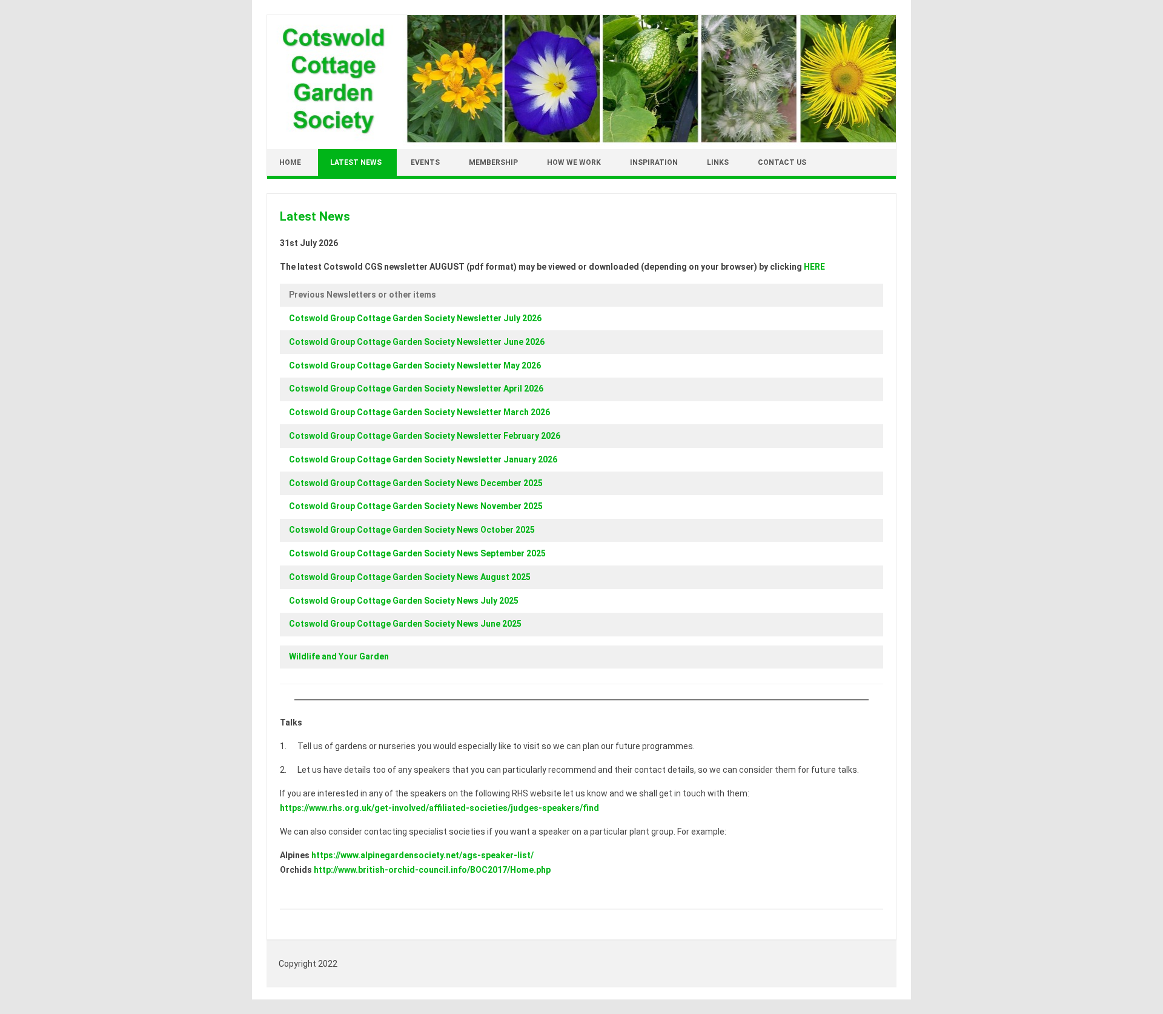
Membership (493, 162)
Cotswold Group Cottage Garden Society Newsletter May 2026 (415, 365)
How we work (574, 162)
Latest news (356, 162)
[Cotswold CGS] (581, 146)
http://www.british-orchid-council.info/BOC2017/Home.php (432, 870)
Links (718, 162)
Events (425, 162)
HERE (814, 267)
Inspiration (654, 162)
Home (290, 162)
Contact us (782, 162)
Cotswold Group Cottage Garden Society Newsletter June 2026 (417, 342)
